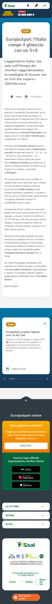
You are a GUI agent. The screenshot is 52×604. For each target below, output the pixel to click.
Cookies (29, 582)
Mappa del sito (43, 581)
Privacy (12, 582)
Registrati (26, 446)
